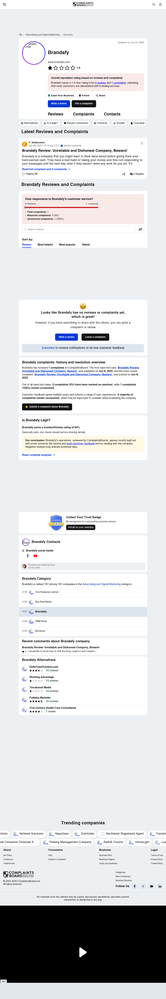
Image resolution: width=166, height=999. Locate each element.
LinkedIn (160, 886)
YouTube (151, 886)
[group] (29, 123)
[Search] (78, 229)
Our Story (7, 855)
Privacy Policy (157, 859)
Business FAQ (105, 855)
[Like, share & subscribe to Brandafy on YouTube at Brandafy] (35, 556)
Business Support (107, 859)
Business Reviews (124, 880)
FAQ (50, 855)
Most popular (67, 245)
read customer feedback (80, 444)
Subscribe (48, 348)
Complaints (83, 114)
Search (153, 4)
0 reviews (100, 83)
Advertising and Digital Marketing (102, 584)
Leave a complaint (95, 337)
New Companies (123, 876)
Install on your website (81, 527)
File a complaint (84, 103)
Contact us (8, 859)
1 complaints (119, 83)
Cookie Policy (157, 863)
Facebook (134, 886)
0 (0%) (43, 215)
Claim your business (108, 863)
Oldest (86, 245)
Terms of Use (157, 855)
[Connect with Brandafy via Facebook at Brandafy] (28, 556)
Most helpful (45, 245)
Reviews (55, 114)
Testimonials (9, 863)
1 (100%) (45, 219)
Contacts (112, 114)
